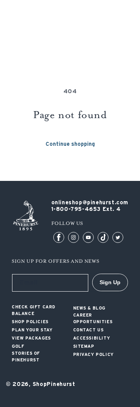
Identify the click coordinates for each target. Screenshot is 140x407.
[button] (129, 29)
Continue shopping (70, 144)
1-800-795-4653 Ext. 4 (86, 209)
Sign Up (110, 282)
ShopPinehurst (54, 384)
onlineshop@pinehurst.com (89, 202)
